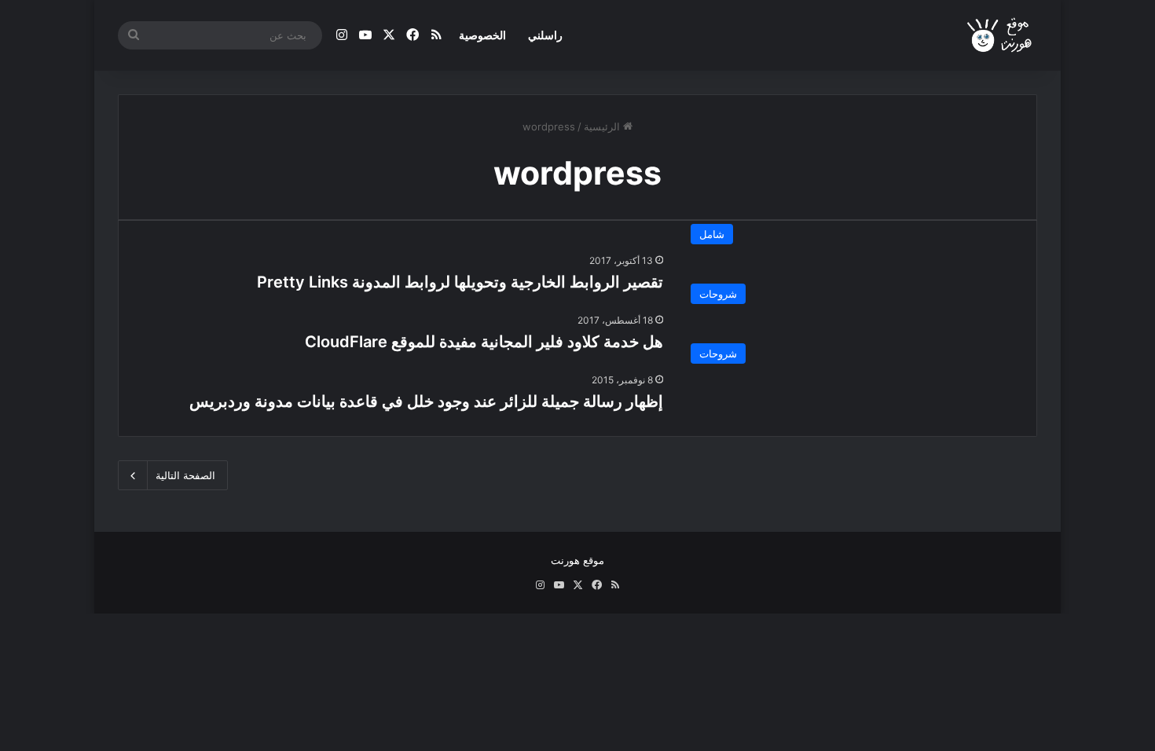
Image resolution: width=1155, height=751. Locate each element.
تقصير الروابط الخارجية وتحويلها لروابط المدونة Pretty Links (460, 282)
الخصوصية (482, 35)
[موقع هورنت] (1000, 35)
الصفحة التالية (185, 475)
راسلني (545, 35)
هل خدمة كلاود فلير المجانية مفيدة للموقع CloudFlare (484, 341)
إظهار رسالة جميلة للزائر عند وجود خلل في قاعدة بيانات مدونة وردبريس (426, 401)
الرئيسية (603, 126)
